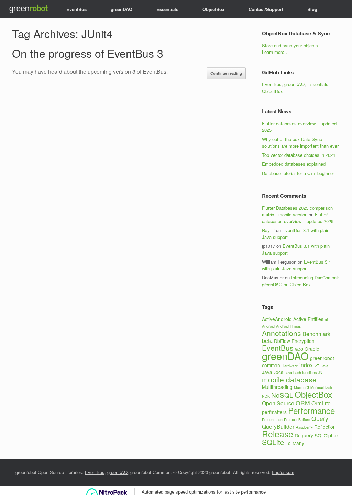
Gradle (312, 348)
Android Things (288, 326)
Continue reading (226, 73)
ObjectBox (213, 9)
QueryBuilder (278, 426)
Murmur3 (301, 387)
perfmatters (274, 411)
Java (324, 365)
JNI (320, 372)
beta (267, 341)
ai (326, 319)
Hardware (290, 365)
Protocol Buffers (297, 419)
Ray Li (268, 230)
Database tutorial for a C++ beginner (298, 173)
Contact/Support (266, 9)
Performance (311, 410)
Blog (312, 9)
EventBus (76, 9)
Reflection (325, 426)
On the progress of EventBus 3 (87, 53)
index (306, 365)
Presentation (272, 419)
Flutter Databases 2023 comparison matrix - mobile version (297, 211)
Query (319, 418)
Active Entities (308, 318)
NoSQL (282, 394)
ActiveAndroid (277, 318)
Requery (304, 435)
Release (277, 434)
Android (268, 326)
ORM (303, 402)
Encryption (303, 340)
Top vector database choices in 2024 (298, 155)
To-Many (295, 443)
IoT (316, 365)
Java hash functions (301, 372)
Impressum (283, 472)
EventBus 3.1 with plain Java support (296, 265)
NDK (266, 396)
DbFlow (282, 340)
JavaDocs (272, 372)
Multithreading (277, 386)
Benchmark (316, 334)
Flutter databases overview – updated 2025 (297, 217)
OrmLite (321, 403)
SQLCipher (326, 435)
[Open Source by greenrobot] (28, 9)
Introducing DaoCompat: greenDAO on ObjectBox (300, 281)
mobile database (289, 379)
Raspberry (304, 427)
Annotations (281, 333)
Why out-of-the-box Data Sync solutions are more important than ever (300, 142)
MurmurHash (321, 387)
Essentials (167, 9)
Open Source (278, 403)
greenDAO (121, 9)
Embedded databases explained (294, 164)
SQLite (273, 442)
